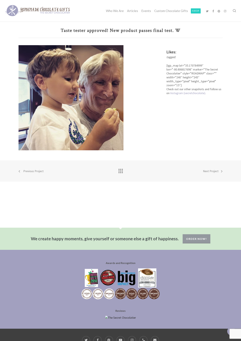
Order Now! (196, 238)
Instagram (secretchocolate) (187, 93)
